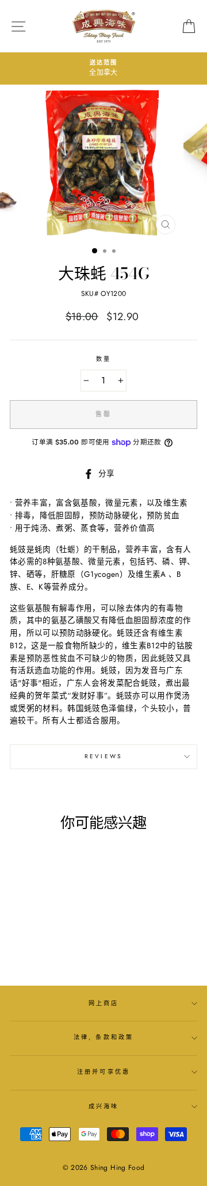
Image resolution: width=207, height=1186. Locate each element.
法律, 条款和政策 (103, 1037)
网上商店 (103, 1003)
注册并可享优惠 (103, 1071)
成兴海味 (103, 1106)
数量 (103, 359)
